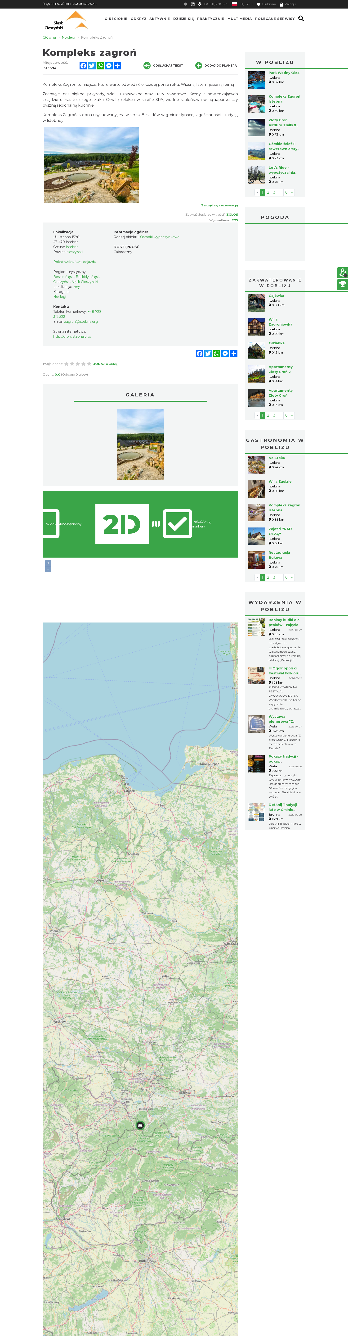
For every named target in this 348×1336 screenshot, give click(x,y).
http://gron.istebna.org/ (72, 336)
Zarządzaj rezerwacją (219, 205)
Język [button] (246, 4)
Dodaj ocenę (105, 364)
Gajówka (276, 260)
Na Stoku (277, 422)
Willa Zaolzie (280, 446)
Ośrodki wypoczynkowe (159, 237)
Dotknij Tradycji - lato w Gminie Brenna (284, 774)
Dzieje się (183, 18)
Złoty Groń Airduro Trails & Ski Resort (282, 125)
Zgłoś (232, 214)
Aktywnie (159, 18)
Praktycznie (210, 18)
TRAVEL (84, 4)
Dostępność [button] (215, 4)
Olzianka (277, 307)
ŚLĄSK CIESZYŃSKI (56, 4)
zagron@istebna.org (81, 321)
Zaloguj (290, 4)
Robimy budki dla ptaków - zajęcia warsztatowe (284, 589)
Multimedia (240, 18)
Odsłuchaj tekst (168, 65)
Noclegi (59, 297)
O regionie (116, 18)
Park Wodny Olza (284, 73)
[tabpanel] (140, 445)
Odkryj (138, 18)
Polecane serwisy (275, 18)
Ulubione (269, 4)
